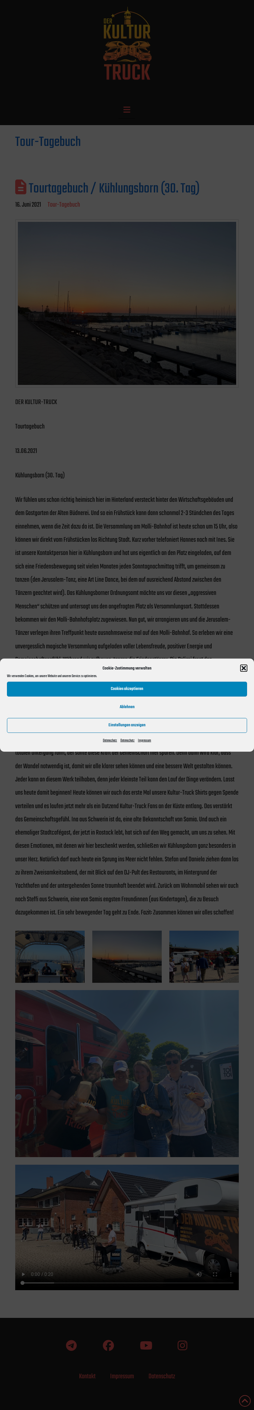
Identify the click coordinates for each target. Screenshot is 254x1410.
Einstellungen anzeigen (127, 725)
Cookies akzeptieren (127, 688)
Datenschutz (110, 740)
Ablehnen (127, 707)
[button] (243, 668)
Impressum (144, 740)
